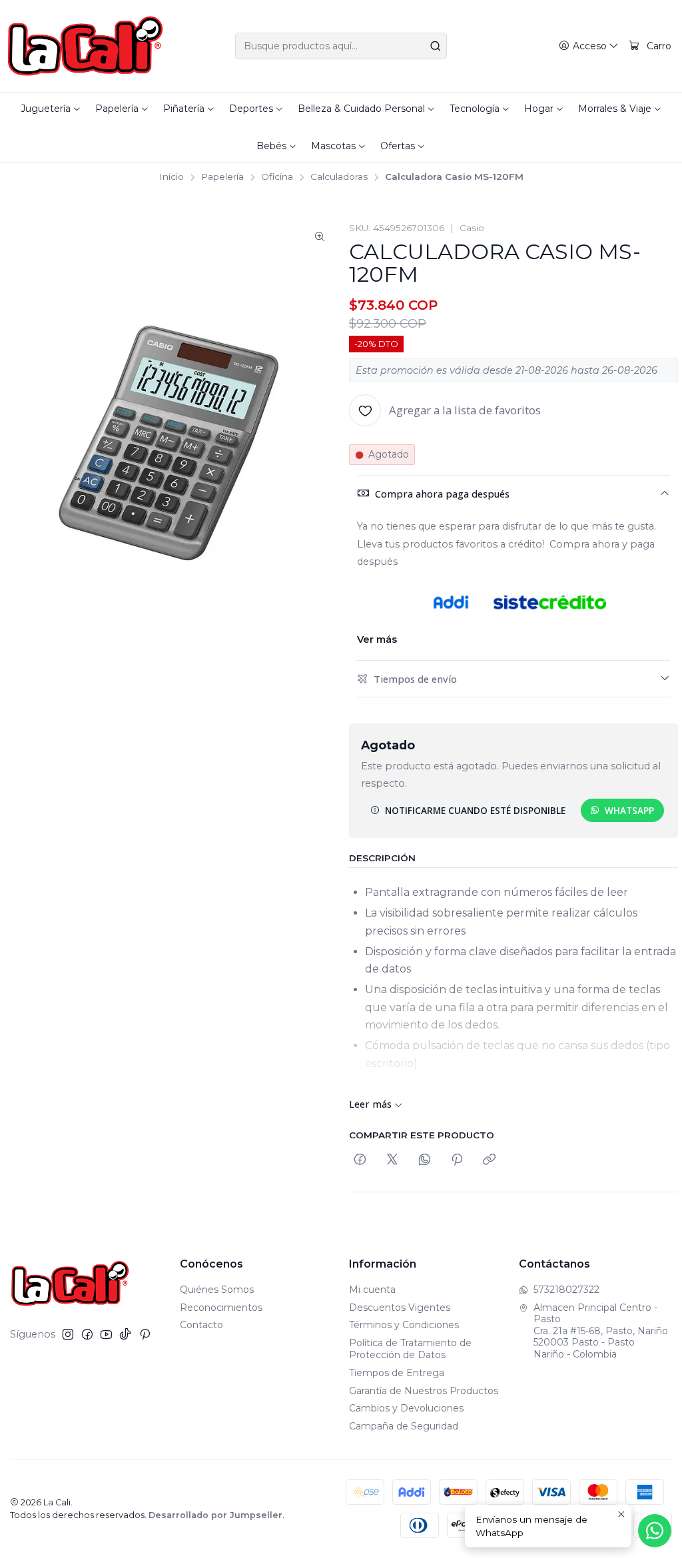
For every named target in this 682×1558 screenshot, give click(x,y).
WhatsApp (629, 810)
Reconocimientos (221, 1308)
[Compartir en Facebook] (360, 1160)
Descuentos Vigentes (399, 1308)
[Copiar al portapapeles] (489, 1160)
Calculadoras (339, 177)
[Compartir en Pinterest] (457, 1160)
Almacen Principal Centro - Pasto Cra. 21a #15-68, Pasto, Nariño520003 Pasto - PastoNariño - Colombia (600, 1331)
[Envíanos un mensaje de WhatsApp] (654, 1530)
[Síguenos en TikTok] (125, 1334)
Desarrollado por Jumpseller (215, 1515)
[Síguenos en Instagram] (68, 1334)
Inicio (171, 177)
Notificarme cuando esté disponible (475, 810)
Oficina (277, 177)
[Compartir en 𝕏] (392, 1160)
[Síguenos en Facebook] (87, 1334)
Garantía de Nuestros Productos (423, 1391)
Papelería (222, 177)
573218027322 (566, 1290)
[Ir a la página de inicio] (85, 46)
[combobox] (340, 46)
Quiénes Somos (217, 1290)
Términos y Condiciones (404, 1325)
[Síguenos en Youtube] (106, 1334)
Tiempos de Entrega (396, 1373)
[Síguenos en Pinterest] (145, 1334)
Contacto (201, 1325)
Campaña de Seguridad (403, 1426)
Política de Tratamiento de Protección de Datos (410, 1349)
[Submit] (435, 46)
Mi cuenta (372, 1290)
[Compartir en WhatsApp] (425, 1160)
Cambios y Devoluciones (406, 1408)
